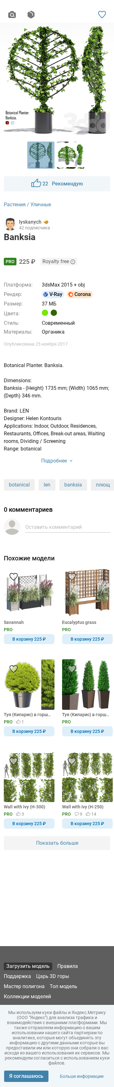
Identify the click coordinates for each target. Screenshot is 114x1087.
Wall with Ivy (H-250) (83, 806)
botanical (19, 485)
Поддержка (17, 976)
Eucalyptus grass (79, 622)
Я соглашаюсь (26, 1076)
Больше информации (82, 1076)
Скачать (77, 554)
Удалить (76, 554)
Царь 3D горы (52, 976)
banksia (73, 485)
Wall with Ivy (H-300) (24, 806)
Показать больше (57, 843)
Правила (67, 966)
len (47, 485)
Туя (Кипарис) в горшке (86, 714)
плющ (103, 485)
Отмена (37, 554)
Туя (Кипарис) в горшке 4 (28, 714)
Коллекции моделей (27, 996)
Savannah (14, 622)
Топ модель (63, 986)
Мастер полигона (24, 986)
